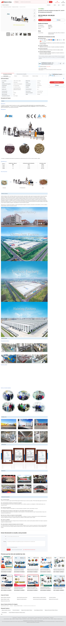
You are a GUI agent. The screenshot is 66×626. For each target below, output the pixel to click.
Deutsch (31, 618)
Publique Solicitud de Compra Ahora (29, 549)
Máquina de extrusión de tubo (5, 600)
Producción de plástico (16, 610)
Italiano (28, 618)
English (10, 618)
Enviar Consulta (57, 82)
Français (20, 618)
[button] (44, 76)
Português (17, 618)
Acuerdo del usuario (24, 617)
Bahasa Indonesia (60, 618)
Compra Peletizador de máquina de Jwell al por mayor (17, 612)
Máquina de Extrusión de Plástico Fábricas (51, 610)
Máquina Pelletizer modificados (5, 597)
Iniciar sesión (63, 2)
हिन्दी (46, 618)
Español (14, 618)
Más (1, 614)
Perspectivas (51, 617)
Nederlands (34, 618)
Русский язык (24, 618)
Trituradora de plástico (52, 597)
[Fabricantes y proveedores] (6, 2)
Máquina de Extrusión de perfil (53, 599)
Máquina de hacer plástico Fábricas (26, 610)
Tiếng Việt (55, 618)
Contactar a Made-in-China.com (39, 617)
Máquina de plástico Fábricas (6, 610)
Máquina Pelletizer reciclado (5, 599)
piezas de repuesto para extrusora (22, 597)
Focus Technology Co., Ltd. (31, 620)
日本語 (44, 618)
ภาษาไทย (49, 618)
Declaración (19, 617)
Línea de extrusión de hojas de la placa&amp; (39, 599)
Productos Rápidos (46, 617)
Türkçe (52, 618)
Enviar (9, 549)
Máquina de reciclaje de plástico (21, 599)
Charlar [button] (57, 85)
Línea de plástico (4, 612)
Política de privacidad (31, 617)
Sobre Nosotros (15, 617)
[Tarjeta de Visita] (63, 78)
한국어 (41, 618)
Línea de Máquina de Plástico (38, 610)
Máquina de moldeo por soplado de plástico (39, 597)
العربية (38, 618)
